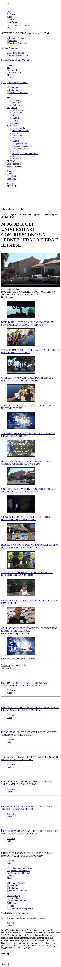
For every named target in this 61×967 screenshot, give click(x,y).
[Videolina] (9, 48)
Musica (15, 151)
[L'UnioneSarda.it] (16, 883)
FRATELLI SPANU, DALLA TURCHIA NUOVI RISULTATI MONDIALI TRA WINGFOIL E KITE (30, 832)
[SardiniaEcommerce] (17, 890)
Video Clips (12, 125)
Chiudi (4, 964)
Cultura (15, 118)
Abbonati (11, 171)
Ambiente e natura (20, 130)
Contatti (10, 906)
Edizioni (16, 100)
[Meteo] (8, 4)
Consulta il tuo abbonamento (19, 868)
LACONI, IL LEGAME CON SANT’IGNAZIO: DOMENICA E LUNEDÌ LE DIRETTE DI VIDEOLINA (30, 708)
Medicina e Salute (20, 148)
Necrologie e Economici (18, 900)
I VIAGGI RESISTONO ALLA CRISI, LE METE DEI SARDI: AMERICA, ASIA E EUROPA (26, 782)
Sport (14, 115)
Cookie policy (13, 898)
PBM (9, 878)
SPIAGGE (12, 186)
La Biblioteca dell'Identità (18, 873)
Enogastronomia (19, 143)
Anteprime (17, 105)
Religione (16, 158)
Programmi (12, 70)
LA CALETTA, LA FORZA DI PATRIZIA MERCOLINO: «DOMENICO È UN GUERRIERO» (28, 807)
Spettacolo (17, 112)
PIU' (9, 75)
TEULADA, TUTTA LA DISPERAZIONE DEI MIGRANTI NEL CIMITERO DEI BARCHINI (29, 758)
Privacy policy (13, 895)
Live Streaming (14, 164)
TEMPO (11, 183)
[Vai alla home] (10, 60)
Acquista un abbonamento (18, 870)
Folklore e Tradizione (22, 146)
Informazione (18, 110)
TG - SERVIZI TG (12, 209)
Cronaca (16, 138)
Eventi (15, 120)
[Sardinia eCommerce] (17, 43)
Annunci (11, 173)
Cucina (15, 123)
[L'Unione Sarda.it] (16, 38)
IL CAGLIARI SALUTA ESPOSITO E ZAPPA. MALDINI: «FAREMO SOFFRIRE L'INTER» (29, 733)
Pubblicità (11, 179)
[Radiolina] (12, 40)
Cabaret (15, 133)
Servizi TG (17, 102)
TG (8, 67)
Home (9, 65)
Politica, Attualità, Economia (25, 153)
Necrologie (12, 176)
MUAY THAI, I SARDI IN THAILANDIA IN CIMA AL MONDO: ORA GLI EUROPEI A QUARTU (27, 854)
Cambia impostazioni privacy (20, 908)
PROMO (11, 161)
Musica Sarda (18, 128)
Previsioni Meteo (14, 166)
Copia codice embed (10, 289)
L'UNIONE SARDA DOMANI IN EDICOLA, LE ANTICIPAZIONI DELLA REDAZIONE (24, 684)
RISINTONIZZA (15, 72)
